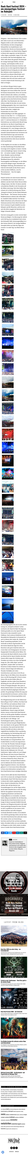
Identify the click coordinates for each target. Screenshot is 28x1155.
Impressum (17, 1151)
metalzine (23, 1124)
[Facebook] (3, 833)
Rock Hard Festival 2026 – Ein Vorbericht (11, 1012)
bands (7, 1109)
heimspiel (11, 1111)
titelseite (21, 1126)
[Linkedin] (18, 833)
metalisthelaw (17, 1117)
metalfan (18, 1114)
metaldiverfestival (13, 1114)
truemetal (3, 1128)
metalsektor (13, 1120)
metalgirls (3, 1117)
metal (3, 1114)
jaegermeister (18, 1111)
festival (5, 1111)
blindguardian (16, 1109)
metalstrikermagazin (16, 1124)
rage (6, 1126)
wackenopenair (14, 1128)
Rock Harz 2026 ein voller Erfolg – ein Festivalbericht (11, 950)
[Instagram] (14, 1148)
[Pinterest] (14, 833)
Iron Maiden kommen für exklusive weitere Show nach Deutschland (13, 1042)
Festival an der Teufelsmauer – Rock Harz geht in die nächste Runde (13, 981)
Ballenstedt (4, 1109)
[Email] (25, 833)
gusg (7, 1111)
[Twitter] (10, 833)
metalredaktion (7, 1120)
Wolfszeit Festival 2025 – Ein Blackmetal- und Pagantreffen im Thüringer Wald (13, 1073)
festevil (2, 1111)
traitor (23, 1126)
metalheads (12, 1117)
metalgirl (25, 1114)
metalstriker (6, 1123)
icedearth (14, 1111)
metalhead (7, 1117)
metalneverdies (3, 1120)
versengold (7, 1128)
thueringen (17, 1126)
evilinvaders (23, 1109)
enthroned (20, 1109)
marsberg (21, 1111)
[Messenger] (6, 833)
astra (1, 1109)
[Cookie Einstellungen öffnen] (3, 1153)
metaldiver (7, 1114)
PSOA (4, 1126)
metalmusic (21, 1117)
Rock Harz (8, 1126)
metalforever (21, 1114)
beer (9, 1109)
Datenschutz (11, 1151)
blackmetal (12, 1109)
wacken (10, 1128)
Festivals (10, 14)
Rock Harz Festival (13, 1126)
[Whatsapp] (21, 833)
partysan (2, 1126)
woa (17, 1128)
